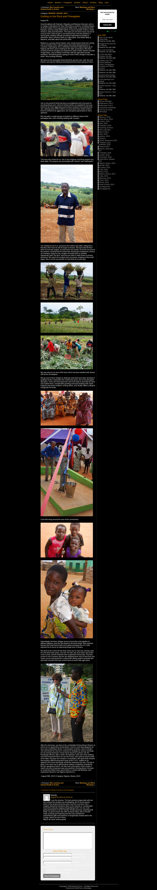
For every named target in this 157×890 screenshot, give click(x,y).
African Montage (105, 101)
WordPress (78, 888)
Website (75, 862)
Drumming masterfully (107, 108)
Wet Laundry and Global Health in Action (52, 8)
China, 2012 (103, 180)
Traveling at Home (106, 128)
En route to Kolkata (106, 50)
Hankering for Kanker (107, 75)
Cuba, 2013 (103, 176)
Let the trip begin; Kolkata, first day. (105, 55)
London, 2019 (104, 121)
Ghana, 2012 (104, 182)
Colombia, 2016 (105, 153)
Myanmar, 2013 (105, 178)
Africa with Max (105, 130)
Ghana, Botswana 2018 (108, 140)
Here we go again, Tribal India (106, 38)
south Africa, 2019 (106, 119)
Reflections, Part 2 (106, 103)
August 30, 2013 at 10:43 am (62, 797)
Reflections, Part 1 (106, 105)
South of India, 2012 (106, 184)
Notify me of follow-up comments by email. (62, 870)
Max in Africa (104, 132)
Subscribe (107, 25)
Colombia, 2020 (105, 125)
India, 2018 (102, 35)
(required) (78, 854)
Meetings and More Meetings (87, 8)
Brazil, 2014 (103, 172)
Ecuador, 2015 (104, 167)
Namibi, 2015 (104, 165)
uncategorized (104, 187)
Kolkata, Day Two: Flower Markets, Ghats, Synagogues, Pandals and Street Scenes (106, 64)
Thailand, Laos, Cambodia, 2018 (104, 143)
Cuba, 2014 (103, 170)
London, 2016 (104, 155)
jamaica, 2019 (104, 136)
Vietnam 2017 (104, 147)
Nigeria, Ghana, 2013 (57, 13)
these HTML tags (60, 851)
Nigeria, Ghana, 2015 (107, 163)
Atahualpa (87, 888)
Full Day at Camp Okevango (105, 111)
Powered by (102, 31)
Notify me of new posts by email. (58, 872)
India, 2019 (103, 123)
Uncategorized (104, 189)
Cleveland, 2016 (105, 157)
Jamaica (102, 138)
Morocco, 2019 (104, 117)
